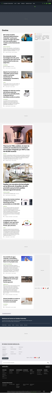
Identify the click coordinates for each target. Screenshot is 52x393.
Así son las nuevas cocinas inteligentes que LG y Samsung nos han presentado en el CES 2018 (11, 201)
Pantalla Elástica (13, 353)
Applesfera (4, 374)
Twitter (42, 3)
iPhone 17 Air (39, 38)
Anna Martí (8, 86)
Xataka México (4, 384)
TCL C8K (43, 39)
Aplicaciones (21, 347)
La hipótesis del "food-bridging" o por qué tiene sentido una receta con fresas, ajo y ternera (11, 223)
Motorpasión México (32, 385)
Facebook (44, 3)
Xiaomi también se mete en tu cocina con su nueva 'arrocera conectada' (11, 300)
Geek (34, 3)
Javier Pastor (8, 68)
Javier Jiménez (8, 273)
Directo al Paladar (26, 371)
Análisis (4, 153)
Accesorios (5, 99)
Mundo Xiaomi (4, 377)
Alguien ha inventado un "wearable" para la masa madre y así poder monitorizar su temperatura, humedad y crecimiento (11, 76)
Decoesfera (39, 372)
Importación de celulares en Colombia (4, 354)
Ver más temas (5, 358)
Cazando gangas (13, 348)
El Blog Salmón (46, 371)
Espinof (17, 372)
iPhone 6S (20, 351)
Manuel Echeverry (9, 216)
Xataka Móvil (4, 372)
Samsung (43, 38)
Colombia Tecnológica (8, 3)
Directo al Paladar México (26, 385)
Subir (47, 366)
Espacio (23, 3)
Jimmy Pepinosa (8, 52)
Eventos (20, 348)
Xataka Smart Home (4, 376)
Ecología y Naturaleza (7, 264)
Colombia (12, 351)
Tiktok (46, 3)
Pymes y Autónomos (46, 373)
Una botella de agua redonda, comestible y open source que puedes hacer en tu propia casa (11, 259)
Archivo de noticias (7, 313)
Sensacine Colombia (18, 387)
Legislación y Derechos (4, 349)
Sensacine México (18, 385)
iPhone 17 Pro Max (38, 37)
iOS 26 (43, 37)
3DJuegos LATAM (12, 384)
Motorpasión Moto (32, 373)
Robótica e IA (5, 284)
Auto (15, 3)
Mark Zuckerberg (46, 35)
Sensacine (18, 371)
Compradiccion (39, 374)
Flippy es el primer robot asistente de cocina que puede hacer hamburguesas (10, 279)
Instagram (48, 3)
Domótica (5, 206)
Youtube (50, 3)
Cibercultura (29, 3)
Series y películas (6, 46)
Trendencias (39, 371)
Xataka (3, 371)
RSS (46, 288)
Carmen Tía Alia (8, 160)
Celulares (4, 347)
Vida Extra (10, 372)
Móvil (19, 3)
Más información (33, 391)
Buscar (48, 363)
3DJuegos (10, 371)
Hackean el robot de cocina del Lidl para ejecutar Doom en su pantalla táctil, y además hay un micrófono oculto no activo (11, 94)
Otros (4, 82)
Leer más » (18, 50)
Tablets (12, 347)
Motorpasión (32, 371)
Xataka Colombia (6, 192)
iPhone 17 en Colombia (38, 35)
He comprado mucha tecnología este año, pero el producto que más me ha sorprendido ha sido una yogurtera (11, 59)
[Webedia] (49, 0)
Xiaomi (20, 353)
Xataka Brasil (4, 385)
